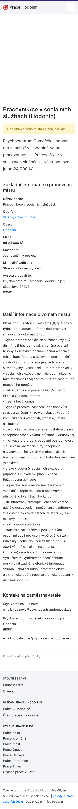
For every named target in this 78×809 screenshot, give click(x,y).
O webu (9, 691)
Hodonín (9, 230)
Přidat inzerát (13, 685)
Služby (8, 217)
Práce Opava (12, 750)
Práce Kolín (11, 733)
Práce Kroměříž (14, 738)
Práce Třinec (12, 766)
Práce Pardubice (15, 761)
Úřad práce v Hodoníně (20, 715)
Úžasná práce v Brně (18, 772)
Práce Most (11, 744)
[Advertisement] (39, 62)
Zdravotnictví (25, 217)
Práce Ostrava (13, 755)
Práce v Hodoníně (16, 709)
